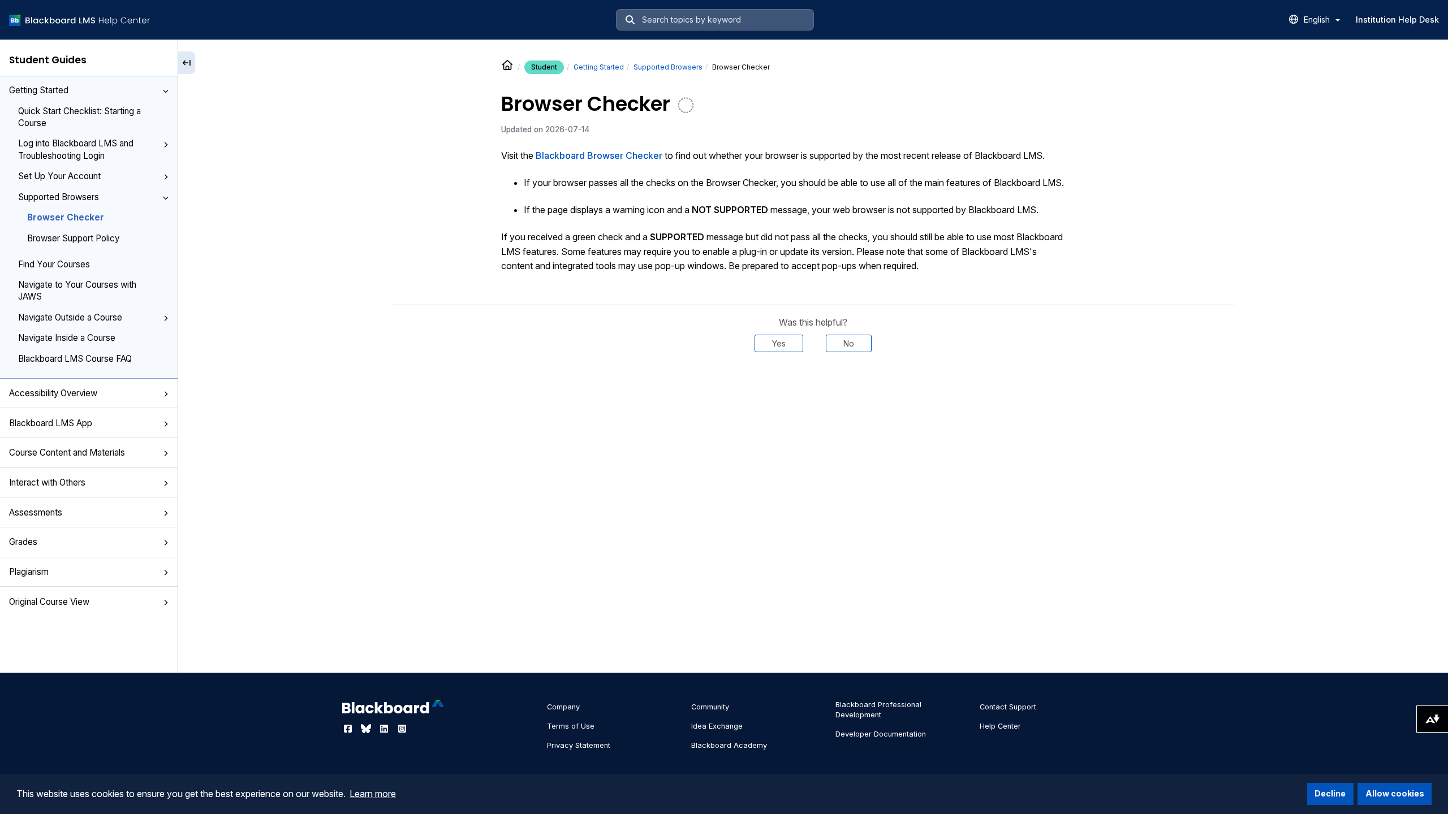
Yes (779, 343)
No (848, 343)
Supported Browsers (58, 197)
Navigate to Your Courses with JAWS (77, 290)
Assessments (35, 512)
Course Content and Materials (67, 452)
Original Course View (49, 601)
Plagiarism (29, 571)
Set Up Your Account (59, 176)
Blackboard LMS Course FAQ (75, 358)
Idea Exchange (717, 726)
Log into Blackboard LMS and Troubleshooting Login (75, 149)
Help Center (1000, 726)
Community (710, 707)
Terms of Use (570, 726)
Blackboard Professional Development (878, 709)
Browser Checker (65, 217)
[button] (166, 91)
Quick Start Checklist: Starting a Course (79, 117)
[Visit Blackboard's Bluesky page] (367, 728)
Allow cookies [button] (1394, 793)
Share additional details (813, 386)
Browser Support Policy (73, 238)
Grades (23, 541)
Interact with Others (47, 482)
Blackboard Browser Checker (599, 155)
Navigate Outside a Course (70, 317)
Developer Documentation (880, 734)
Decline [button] (1330, 793)
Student (544, 67)
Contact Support (1008, 707)
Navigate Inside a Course (66, 337)
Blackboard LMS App (50, 423)
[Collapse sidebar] (186, 62)
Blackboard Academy (729, 745)
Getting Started (38, 90)
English (1318, 19)
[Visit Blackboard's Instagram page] (402, 728)
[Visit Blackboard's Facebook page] (349, 728)
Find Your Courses (54, 264)
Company (563, 707)
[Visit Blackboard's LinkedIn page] (385, 728)
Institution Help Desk (1397, 19)
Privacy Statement (578, 745)
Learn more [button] (373, 793)
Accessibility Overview (53, 393)
